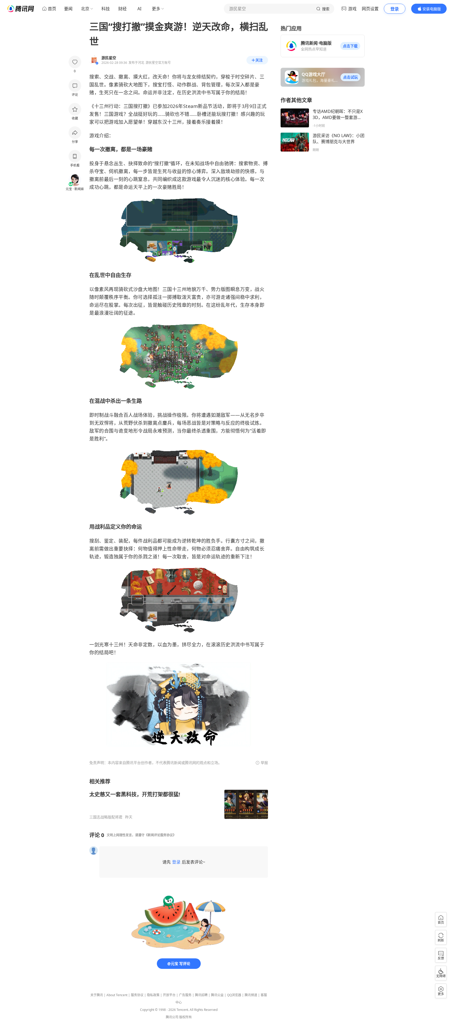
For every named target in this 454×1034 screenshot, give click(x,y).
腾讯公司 (172, 1017)
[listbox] (178, 798)
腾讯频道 (251, 995)
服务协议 (137, 995)
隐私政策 (153, 995)
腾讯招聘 (201, 995)
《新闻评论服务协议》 (160, 835)
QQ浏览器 (234, 995)
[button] (350, 46)
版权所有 (185, 1017)
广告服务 (185, 995)
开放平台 (169, 995)
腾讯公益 (217, 995)
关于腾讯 (96, 995)
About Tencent (116, 995)
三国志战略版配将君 (105, 817)
